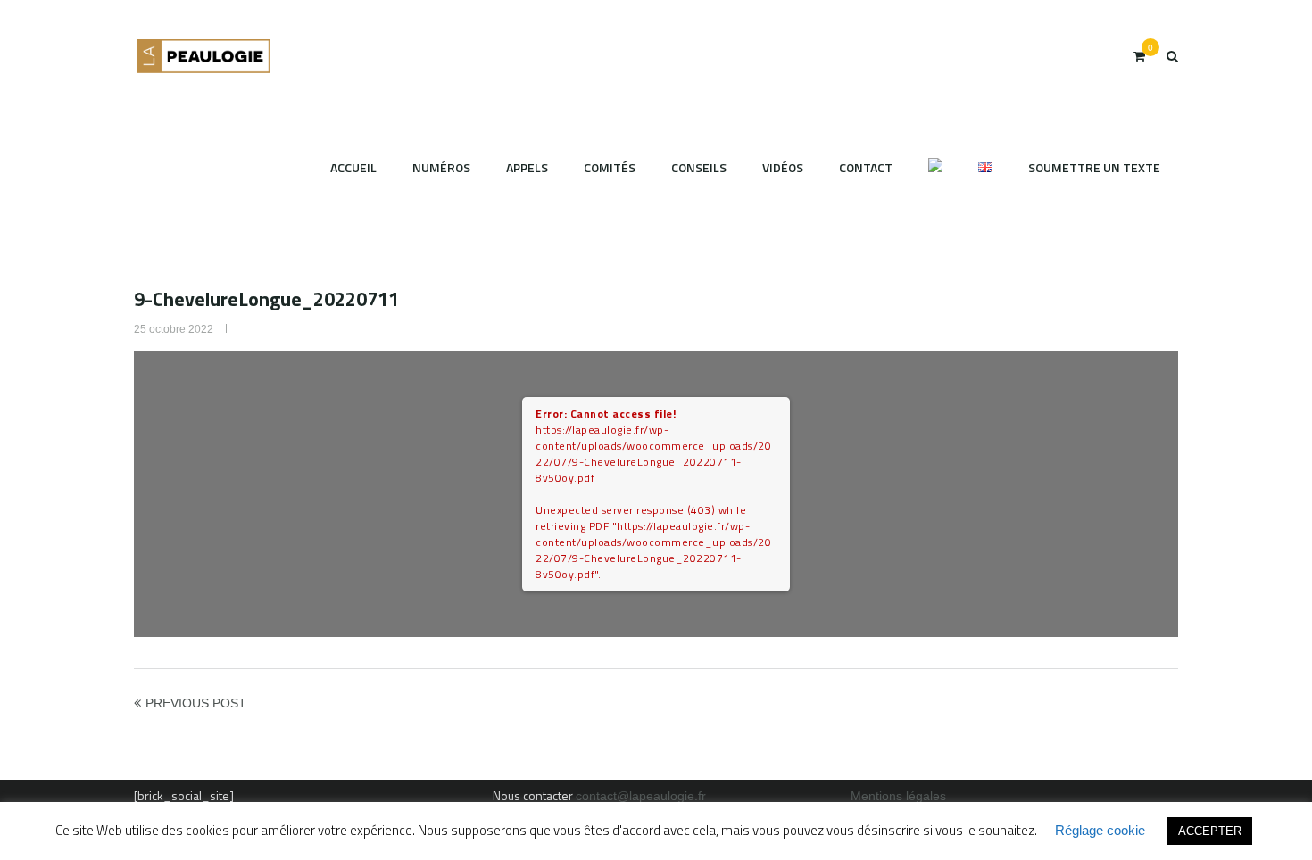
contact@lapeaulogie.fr (641, 796)
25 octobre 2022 (173, 329)
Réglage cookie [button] (1100, 830)
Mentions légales (898, 796)
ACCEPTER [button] (1209, 831)
